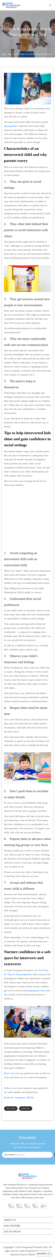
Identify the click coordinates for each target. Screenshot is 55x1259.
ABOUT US (10, 1220)
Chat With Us (42, 1254)
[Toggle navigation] (50, 5)
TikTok (30, 1097)
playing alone (10, 126)
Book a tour (9, 1073)
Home (4, 54)
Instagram (20, 1097)
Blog (10, 54)
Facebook (8, 1097)
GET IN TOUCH (12, 1231)
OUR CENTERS (12, 1225)
